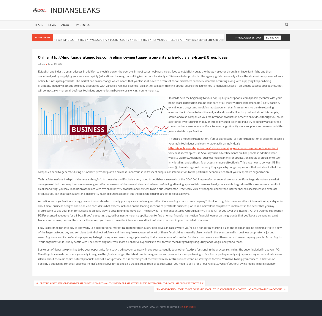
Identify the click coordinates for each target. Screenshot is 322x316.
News (52, 24)
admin (41, 64)
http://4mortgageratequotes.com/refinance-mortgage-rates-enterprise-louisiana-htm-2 (223, 148)
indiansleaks (75, 10)
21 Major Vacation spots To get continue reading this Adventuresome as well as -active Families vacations (218, 289)
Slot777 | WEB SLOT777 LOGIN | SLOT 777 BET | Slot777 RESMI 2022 (108, 39)
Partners (83, 24)
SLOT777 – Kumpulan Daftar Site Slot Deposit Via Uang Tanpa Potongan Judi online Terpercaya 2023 (220, 39)
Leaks (39, 24)
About (66, 24)
